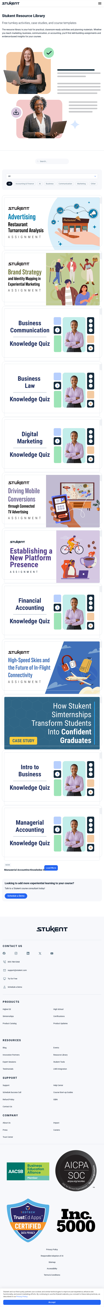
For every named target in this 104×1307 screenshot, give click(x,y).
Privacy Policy (21, 1296)
